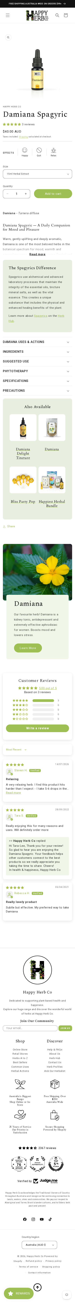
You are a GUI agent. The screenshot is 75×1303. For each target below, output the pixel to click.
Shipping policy (51, 1267)
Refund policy (34, 1261)
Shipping (23, 137)
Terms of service (28, 1267)
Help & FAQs (54, 1049)
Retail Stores (20, 1053)
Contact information (39, 1272)
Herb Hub (54, 1058)
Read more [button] (13, 792)
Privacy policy (54, 1261)
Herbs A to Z (20, 1058)
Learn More (28, 648)
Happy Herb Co (35, 1256)
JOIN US (65, 1028)
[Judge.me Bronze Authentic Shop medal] (25, 1164)
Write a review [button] (37, 728)
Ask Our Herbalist (54, 1071)
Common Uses (20, 1066)
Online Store (20, 1049)
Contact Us (55, 1062)
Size (5, 166)
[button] (7, 15)
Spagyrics (40, 316)
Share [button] (11, 526)
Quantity (7, 186)
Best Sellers (20, 1062)
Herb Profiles (55, 1066)
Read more (37, 254)
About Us (54, 1053)
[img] (15, 765)
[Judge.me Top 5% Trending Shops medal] (62, 1164)
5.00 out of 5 (48, 688)
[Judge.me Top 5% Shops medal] (44, 1164)
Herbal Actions (20, 1071)
